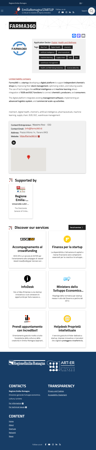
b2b (70, 57)
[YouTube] (63, 12)
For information (15, 403)
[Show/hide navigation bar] (2, 10)
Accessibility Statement (57, 394)
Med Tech (44, 47)
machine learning (47, 57)
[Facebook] (59, 12)
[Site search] (91, 10)
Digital (54, 42)
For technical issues (17, 407)
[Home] (34, 10)
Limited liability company (20, 78)
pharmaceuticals (64, 52)
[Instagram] (66, 12)
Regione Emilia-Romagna (17, 3)
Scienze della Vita (73, 67)
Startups (12, 428)
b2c (76, 57)
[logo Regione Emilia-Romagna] (27, 362)
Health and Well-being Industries (52, 67)
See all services (75, 227)
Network (12, 432)
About (11, 425)
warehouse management (49, 62)
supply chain (60, 57)
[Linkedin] (70, 12)
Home (11, 421)
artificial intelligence (47, 52)
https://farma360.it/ (28, 136)
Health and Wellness (67, 42)
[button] (81, 3)
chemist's (67, 47)
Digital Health (55, 47)
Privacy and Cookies (56, 391)
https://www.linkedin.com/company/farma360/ (14, 142)
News (11, 436)
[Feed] (73, 12)
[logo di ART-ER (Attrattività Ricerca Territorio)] (61, 365)
